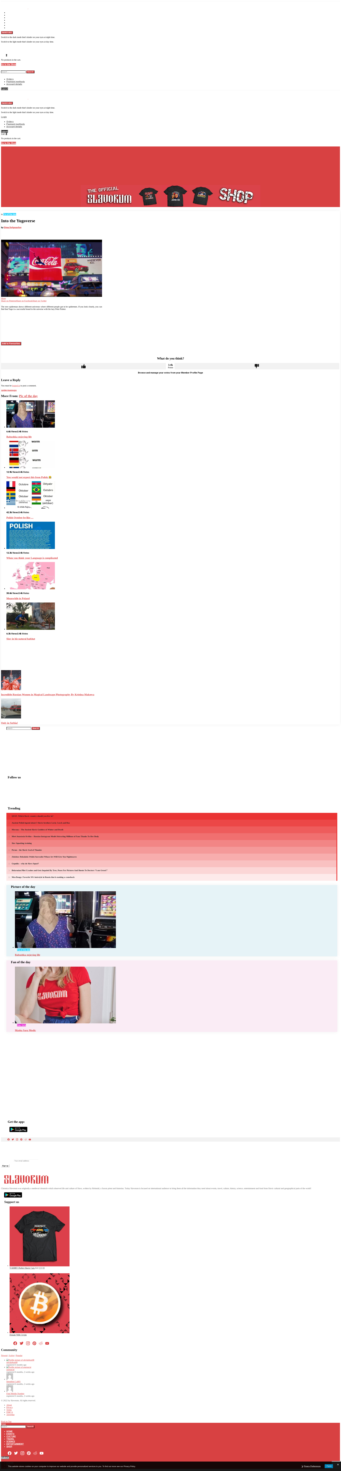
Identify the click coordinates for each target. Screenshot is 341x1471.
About (9, 1405)
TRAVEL (10, 20)
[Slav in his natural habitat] (173, 616)
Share (3, 298)
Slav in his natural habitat (20, 638)
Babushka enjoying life (19, 436)
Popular (19, 1355)
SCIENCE (10, 22)
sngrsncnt (10, 1369)
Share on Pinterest (8, 301)
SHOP (9, 27)
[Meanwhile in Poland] (173, 576)
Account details (14, 84)
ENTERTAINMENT (15, 25)
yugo (14, 390)
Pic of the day (28, 396)
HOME (9, 12)
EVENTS (10, 15)
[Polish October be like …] (173, 495)
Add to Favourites (11, 343)
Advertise (10, 1414)
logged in (16, 386)
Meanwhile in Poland (18, 598)
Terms (9, 1410)
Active (11, 1355)
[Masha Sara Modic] (174, 995)
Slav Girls (21, 1025)
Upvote (83, 366)
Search (30, 72)
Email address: (7, 1161)
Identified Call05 (13, 1381)
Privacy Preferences (312, 1466)
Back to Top (6, 1421)
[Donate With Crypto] (40, 1332)
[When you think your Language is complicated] (173, 535)
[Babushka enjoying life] (173, 414)
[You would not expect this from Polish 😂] (173, 455)
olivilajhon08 (11, 1362)
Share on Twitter (39, 301)
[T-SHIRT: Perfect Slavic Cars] (40, 1265)
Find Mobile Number (15, 1393)
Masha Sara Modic (25, 1030)
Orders (10, 79)
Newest (4, 1355)
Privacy (9, 1407)
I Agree (329, 1466)
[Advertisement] (170, 165)
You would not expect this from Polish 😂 (29, 477)
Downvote (256, 366)
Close (3, 1424)
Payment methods (15, 81)
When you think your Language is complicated (32, 558)
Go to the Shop (8, 64)
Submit (4, 89)
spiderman (6, 390)
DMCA (9, 1412)
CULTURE (11, 17)
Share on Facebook (24, 301)
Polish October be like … (19, 517)
